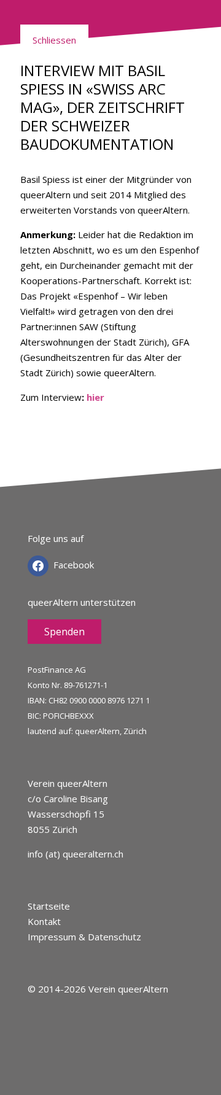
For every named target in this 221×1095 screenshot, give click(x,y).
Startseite (49, 906)
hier (95, 397)
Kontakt (44, 921)
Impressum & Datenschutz (84, 937)
